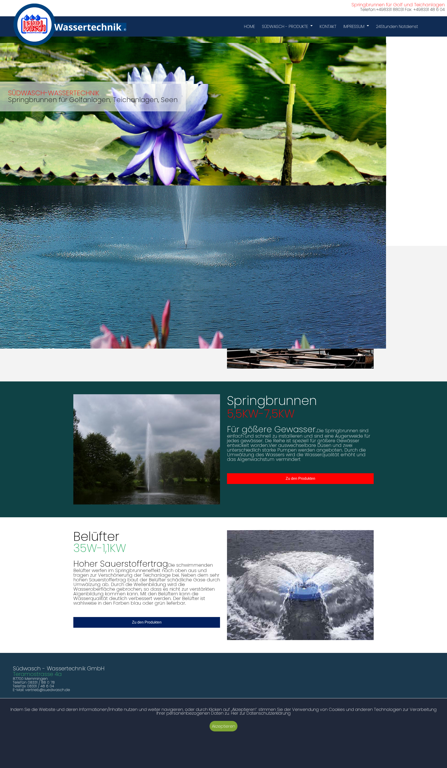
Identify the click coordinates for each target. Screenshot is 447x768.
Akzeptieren (223, 726)
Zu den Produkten (300, 478)
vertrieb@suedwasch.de (47, 690)
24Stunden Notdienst (397, 26)
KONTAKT (328, 26)
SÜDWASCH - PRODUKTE (285, 26)
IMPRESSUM (353, 26)
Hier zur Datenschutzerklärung (261, 713)
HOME (249, 26)
